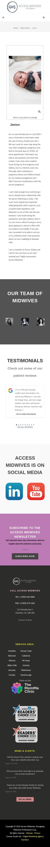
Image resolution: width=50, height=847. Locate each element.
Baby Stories (25, 28)
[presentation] (3, 321)
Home (16, 28)
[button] (19, 332)
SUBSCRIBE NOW (25, 556)
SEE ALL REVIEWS (25, 427)
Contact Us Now (25, 620)
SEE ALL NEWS (25, 799)
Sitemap (29, 833)
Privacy (37, 833)
